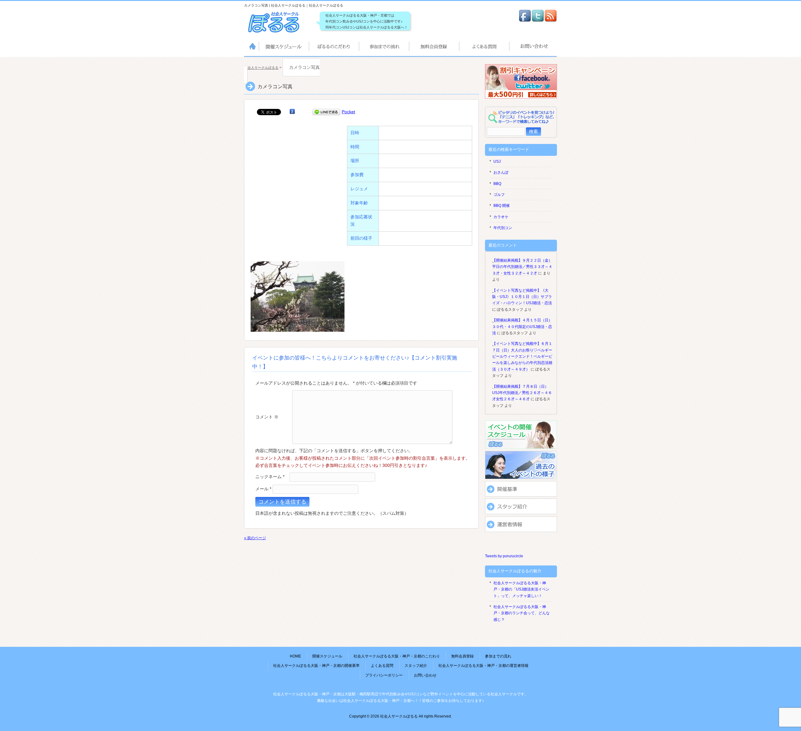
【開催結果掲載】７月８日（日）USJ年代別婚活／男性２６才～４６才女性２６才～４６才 (522, 392)
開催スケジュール (284, 47)
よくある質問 (485, 47)
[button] (297, 296)
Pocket (348, 111)
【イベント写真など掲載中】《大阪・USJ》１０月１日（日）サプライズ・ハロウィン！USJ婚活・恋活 (522, 296)
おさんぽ (500, 172)
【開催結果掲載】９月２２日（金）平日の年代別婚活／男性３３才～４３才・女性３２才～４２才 (522, 266)
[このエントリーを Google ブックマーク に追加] (292, 111)
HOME (251, 47)
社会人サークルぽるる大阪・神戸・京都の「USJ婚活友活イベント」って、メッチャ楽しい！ (521, 589)
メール (263, 488)
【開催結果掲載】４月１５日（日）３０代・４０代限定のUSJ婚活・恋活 (522, 326)
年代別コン (502, 228)
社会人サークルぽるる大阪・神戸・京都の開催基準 (316, 665)
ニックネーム (269, 476)
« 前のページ (255, 538)
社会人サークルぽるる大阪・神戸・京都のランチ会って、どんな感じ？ (521, 613)
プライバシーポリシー (384, 675)
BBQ (497, 183)
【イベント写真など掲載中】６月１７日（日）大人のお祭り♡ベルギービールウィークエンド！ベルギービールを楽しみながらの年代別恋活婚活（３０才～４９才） (522, 356)
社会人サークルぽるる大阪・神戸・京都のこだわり (334, 47)
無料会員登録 (435, 47)
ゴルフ (499, 194)
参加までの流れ (385, 47)
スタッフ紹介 (416, 665)
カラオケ (500, 217)
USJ (497, 161)
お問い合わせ (533, 47)
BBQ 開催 (501, 205)
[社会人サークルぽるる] (277, 32)
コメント (266, 416)
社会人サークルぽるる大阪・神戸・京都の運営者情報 (483, 665)
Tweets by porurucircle (504, 556)
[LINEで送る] (326, 111)
